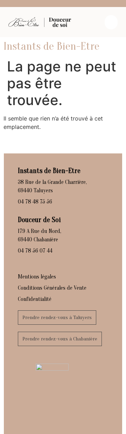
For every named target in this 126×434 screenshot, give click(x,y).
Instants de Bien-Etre (51, 46)
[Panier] (111, 22)
